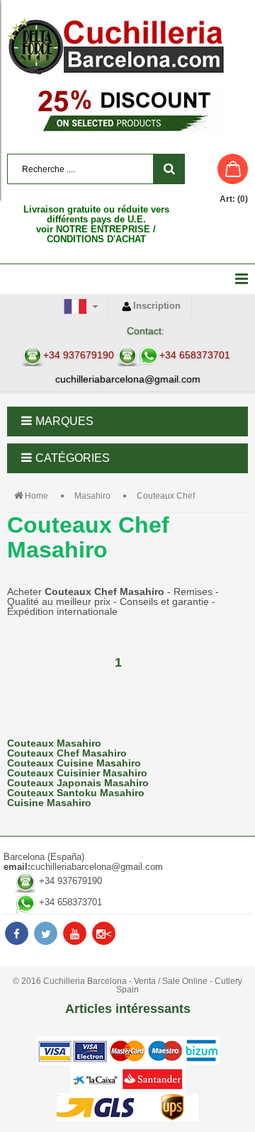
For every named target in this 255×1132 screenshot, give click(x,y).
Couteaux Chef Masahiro (67, 753)
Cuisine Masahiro (49, 802)
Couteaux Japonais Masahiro (78, 782)
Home (36, 496)
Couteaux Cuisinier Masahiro (77, 773)
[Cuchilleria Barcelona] (127, 46)
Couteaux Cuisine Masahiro (74, 763)
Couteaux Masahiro (54, 743)
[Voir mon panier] (219, 169)
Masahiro (92, 496)
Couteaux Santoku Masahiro (75, 792)
